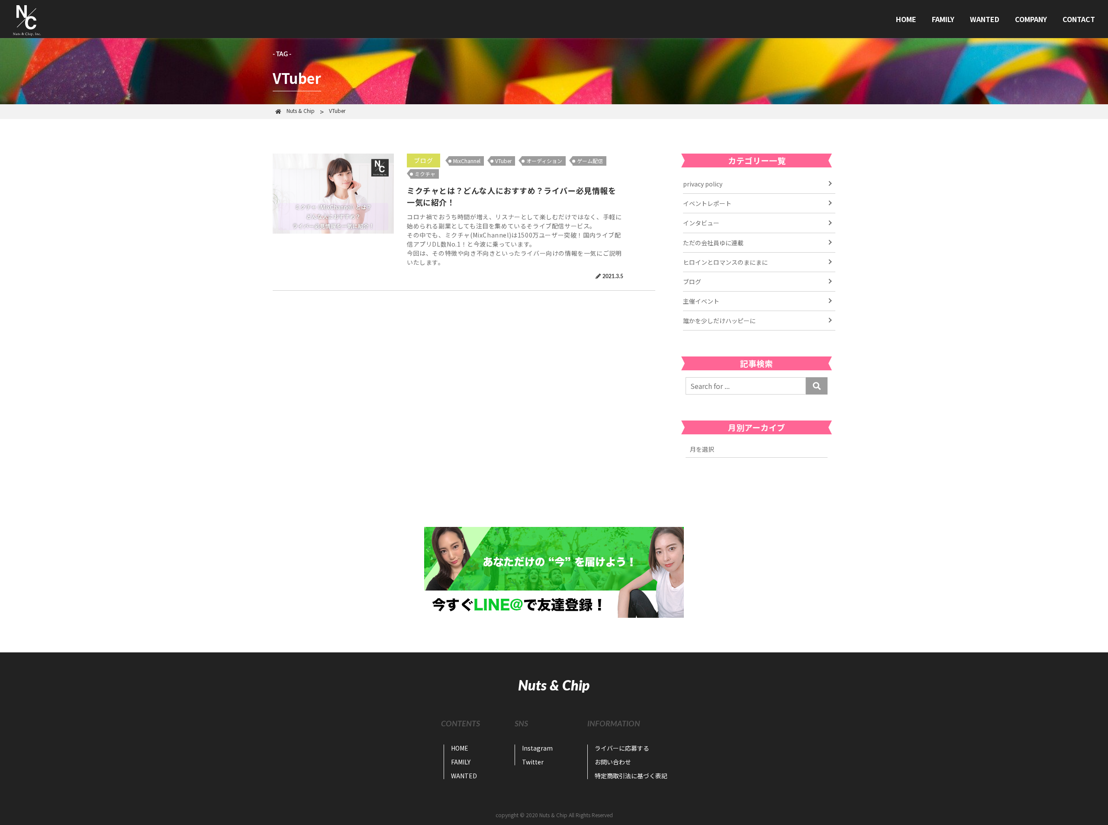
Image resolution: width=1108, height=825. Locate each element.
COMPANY (1031, 19)
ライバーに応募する (622, 748)
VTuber (503, 160)
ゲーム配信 (590, 160)
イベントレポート (707, 203)
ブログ (423, 160)
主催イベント (701, 301)
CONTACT (1079, 19)
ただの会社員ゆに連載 (713, 242)
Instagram (537, 748)
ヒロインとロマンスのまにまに (725, 262)
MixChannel (466, 160)
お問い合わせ (613, 762)
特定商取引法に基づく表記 (631, 775)
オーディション (544, 160)
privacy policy (702, 184)
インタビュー (701, 222)
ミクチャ (425, 173)
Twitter (533, 762)
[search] (817, 386)
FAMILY (943, 19)
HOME (906, 19)
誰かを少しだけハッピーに (719, 320)
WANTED (984, 19)
